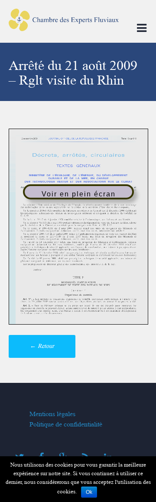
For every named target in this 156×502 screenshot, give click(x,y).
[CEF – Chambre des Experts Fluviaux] (64, 33)
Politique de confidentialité (65, 424)
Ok (89, 492)
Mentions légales (52, 414)
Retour (42, 346)
